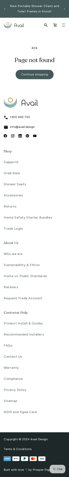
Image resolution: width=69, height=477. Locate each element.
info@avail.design (22, 127)
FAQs (8, 345)
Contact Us (13, 357)
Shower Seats (15, 184)
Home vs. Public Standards (25, 276)
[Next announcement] (64, 9)
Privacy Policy (15, 390)
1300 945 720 (20, 117)
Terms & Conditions (18, 449)
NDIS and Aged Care (20, 412)
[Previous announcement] (5, 9)
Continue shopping (34, 74)
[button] (46, 25)
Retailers (11, 287)
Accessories (13, 195)
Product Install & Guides (23, 323)
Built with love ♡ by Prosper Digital (29, 469)
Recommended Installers (24, 334)
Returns (10, 206)
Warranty (11, 368)
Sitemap (10, 401)
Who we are (13, 254)
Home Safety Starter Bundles (28, 217)
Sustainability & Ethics (22, 265)
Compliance (13, 379)
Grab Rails (12, 173)
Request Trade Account (23, 298)
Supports (11, 162)
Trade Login (13, 228)
